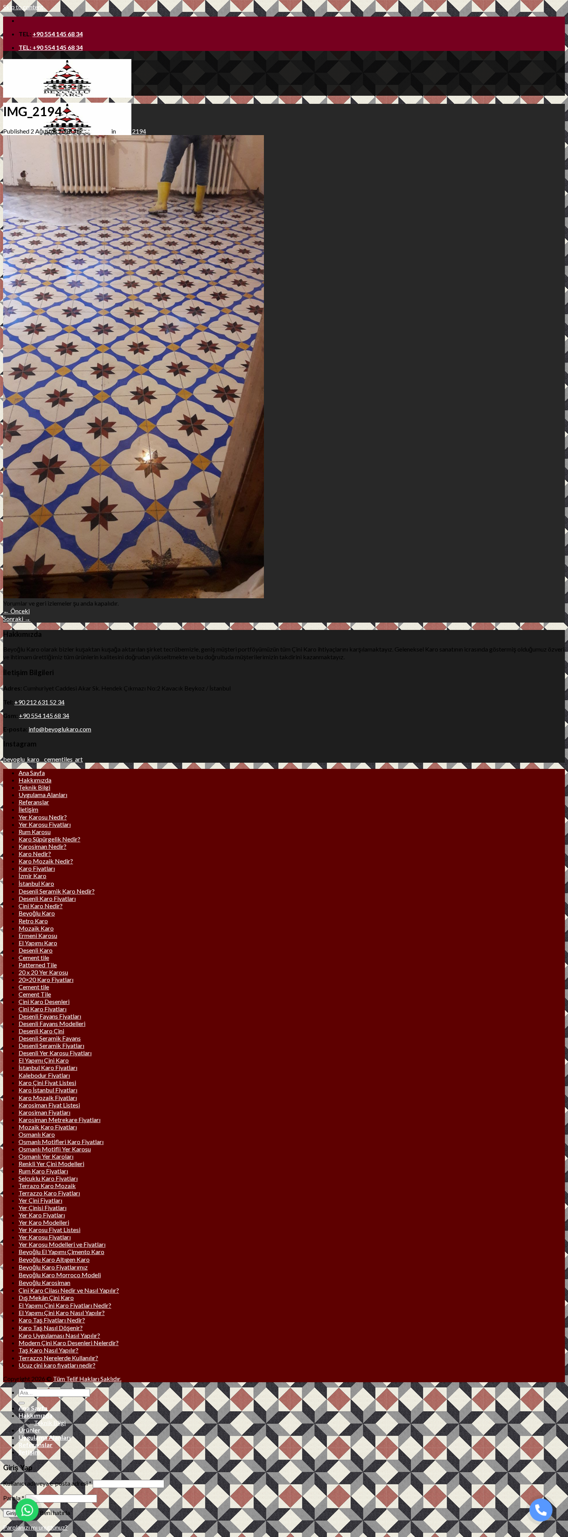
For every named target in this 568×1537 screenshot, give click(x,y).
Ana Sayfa (32, 772)
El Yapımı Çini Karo (44, 1060)
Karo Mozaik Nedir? (46, 861)
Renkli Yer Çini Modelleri (51, 1163)
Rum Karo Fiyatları (43, 1171)
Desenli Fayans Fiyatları (50, 1016)
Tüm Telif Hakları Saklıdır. (87, 1378)
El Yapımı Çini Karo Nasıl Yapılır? (62, 1312)
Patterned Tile (38, 964)
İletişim (28, 809)
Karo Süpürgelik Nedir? (49, 839)
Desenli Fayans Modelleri (52, 1023)
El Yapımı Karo (38, 942)
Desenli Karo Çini (41, 1030)
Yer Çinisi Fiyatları (42, 1207)
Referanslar (34, 802)
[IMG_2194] (133, 595)
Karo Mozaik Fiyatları (48, 1097)
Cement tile (34, 957)
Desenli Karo (36, 950)
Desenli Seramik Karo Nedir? (57, 891)
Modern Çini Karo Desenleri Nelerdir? (69, 1342)
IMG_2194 (131, 131)
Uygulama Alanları (43, 794)
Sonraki (17, 618)
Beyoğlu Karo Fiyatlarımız (53, 1267)
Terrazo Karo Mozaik (47, 1185)
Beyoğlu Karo (37, 913)
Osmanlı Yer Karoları (46, 1156)
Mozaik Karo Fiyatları (48, 1127)
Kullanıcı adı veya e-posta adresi (47, 1483)
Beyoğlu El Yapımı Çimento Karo (61, 1251)
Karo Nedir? (35, 853)
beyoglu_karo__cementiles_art (43, 759)
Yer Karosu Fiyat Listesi (49, 1229)
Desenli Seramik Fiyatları (51, 1045)
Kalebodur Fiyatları (44, 1075)
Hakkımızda (35, 780)
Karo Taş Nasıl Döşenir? (51, 1327)
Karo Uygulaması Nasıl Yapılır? (59, 1335)
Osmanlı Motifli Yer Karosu (55, 1149)
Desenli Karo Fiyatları (47, 898)
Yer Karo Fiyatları (42, 1215)
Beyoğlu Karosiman (44, 1282)
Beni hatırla (54, 1512)
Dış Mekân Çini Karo (46, 1297)
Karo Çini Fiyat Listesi (47, 1082)
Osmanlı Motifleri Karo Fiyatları (61, 1141)
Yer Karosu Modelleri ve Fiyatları (62, 1244)
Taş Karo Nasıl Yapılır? (48, 1350)
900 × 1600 (95, 131)
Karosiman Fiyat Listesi (49, 1105)
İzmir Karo (32, 875)
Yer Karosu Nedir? (43, 817)
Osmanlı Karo (37, 1134)
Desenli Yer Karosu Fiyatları (55, 1052)
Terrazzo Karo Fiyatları (49, 1193)
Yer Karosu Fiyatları (45, 824)
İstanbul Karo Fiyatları (48, 1067)
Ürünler (30, 1430)
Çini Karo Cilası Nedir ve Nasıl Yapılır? (69, 1290)
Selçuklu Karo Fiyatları (48, 1178)
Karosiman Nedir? (42, 846)
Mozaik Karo (36, 928)
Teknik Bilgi (34, 787)
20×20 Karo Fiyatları (46, 979)
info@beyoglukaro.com (60, 729)
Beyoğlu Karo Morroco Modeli (60, 1274)
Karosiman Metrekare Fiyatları (59, 1119)
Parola (13, 1497)
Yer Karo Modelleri (44, 1222)
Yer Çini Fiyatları (40, 1200)
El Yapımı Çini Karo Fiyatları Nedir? (65, 1305)
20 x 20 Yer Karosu (43, 972)
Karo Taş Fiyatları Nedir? (52, 1320)
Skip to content (23, 6)
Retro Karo (33, 920)
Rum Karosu (35, 831)
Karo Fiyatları (37, 868)
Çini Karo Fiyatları (42, 1008)
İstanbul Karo (36, 883)
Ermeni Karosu (38, 935)
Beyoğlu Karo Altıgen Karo (54, 1259)
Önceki (16, 610)
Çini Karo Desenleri (44, 1001)
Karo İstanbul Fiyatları (48, 1090)
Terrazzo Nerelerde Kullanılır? (58, 1357)
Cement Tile (35, 994)
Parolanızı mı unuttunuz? (35, 1527)
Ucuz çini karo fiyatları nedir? (57, 1365)
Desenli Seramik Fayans (50, 1038)
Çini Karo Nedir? (41, 905)
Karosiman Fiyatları (44, 1112)
